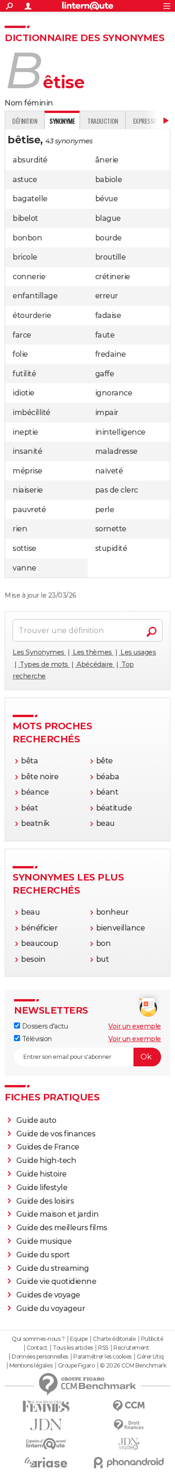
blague (108, 218)
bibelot (25, 218)
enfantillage (35, 295)
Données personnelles (40, 1356)
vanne (24, 568)
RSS (103, 1348)
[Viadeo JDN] (129, 1444)
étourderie (32, 315)
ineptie (25, 432)
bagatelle (30, 198)
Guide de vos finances (56, 1133)
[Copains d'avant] (46, 1444)
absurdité (30, 159)
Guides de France (47, 1146)
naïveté (109, 470)
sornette (110, 528)
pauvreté (29, 509)
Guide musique (44, 1241)
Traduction (102, 121)
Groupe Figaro (76, 1365)
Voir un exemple (134, 1026)
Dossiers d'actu (44, 1026)
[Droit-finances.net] (129, 1425)
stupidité (111, 548)
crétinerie (112, 276)
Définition (24, 121)
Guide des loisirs (45, 1201)
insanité (27, 451)
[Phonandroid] (129, 1462)
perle (104, 509)
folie (20, 354)
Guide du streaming (52, 1268)
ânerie (107, 159)
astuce (25, 179)
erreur (106, 295)
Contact (37, 1348)
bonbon (27, 237)
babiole (108, 179)
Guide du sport (43, 1254)
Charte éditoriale (114, 1339)
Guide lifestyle (42, 1187)
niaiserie (28, 490)
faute (105, 335)
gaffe (104, 373)
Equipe (79, 1339)
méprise (27, 470)
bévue (106, 198)
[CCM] (129, 1406)
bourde (108, 237)
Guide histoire (41, 1174)
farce (22, 335)
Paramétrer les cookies (102, 1356)
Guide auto (36, 1120)
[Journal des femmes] (46, 1406)
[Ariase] (46, 1462)
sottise (24, 548)
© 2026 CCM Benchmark (133, 1365)
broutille (110, 257)
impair (107, 412)
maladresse (116, 451)
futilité (24, 373)
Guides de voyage (48, 1294)
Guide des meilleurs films (61, 1227)
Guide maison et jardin (57, 1214)
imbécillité (31, 412)
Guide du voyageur (50, 1308)
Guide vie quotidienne (56, 1281)
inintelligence (120, 432)
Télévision (36, 1039)
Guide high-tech (46, 1160)
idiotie (24, 392)
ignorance (114, 392)
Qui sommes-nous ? (38, 1339)
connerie (29, 276)
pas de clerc (116, 490)
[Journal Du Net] (46, 1425)
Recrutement (131, 1348)
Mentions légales (30, 1365)
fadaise (108, 315)
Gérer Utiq (150, 1356)
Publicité (152, 1339)
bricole (25, 257)
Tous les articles (73, 1348)
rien (20, 528)
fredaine (110, 354)
